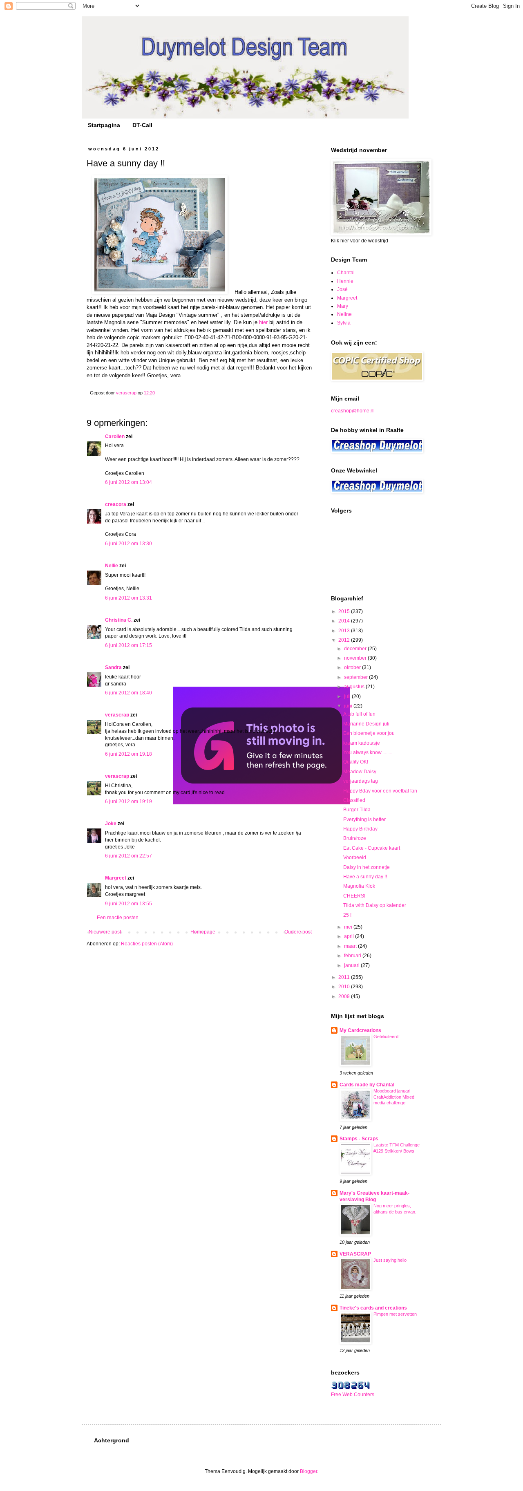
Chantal (346, 272)
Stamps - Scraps (359, 1139)
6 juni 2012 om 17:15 (128, 645)
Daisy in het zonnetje (366, 867)
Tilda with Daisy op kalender (374, 905)
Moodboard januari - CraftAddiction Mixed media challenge (393, 1097)
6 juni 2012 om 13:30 (128, 543)
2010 (344, 987)
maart (351, 946)
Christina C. (118, 620)
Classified (354, 800)
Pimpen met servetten (395, 1314)
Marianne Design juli (366, 724)
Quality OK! (355, 762)
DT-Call (142, 125)
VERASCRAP (355, 1254)
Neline (344, 314)
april (349, 936)
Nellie (111, 566)
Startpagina (104, 125)
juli (348, 696)
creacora (115, 504)
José (342, 289)
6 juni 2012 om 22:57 (128, 856)
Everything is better (364, 819)
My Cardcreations (360, 1030)
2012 (344, 640)
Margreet (115, 878)
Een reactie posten (118, 917)
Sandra (113, 667)
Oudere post (298, 932)
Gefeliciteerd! (386, 1036)
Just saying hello (390, 1260)
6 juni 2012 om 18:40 (128, 693)
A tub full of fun (359, 714)
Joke (110, 823)
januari (352, 965)
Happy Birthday (360, 829)
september (356, 677)
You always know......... (367, 752)
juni (348, 706)
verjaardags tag (360, 781)
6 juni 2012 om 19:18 (128, 754)
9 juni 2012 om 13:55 (128, 904)
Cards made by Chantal (367, 1085)
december (356, 648)
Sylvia (344, 323)
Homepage (202, 932)
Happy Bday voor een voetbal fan (380, 791)
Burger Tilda (357, 810)
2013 (344, 631)
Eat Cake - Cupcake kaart (371, 848)
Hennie (345, 281)
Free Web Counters (352, 1394)
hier (263, 322)
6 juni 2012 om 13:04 (128, 482)
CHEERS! (354, 896)
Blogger (308, 1471)
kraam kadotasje (361, 743)
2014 (344, 621)
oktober (353, 667)
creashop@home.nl (353, 411)
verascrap (117, 715)
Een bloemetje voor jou (369, 733)
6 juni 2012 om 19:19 (128, 801)
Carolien (115, 436)
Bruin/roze (354, 838)
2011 (344, 977)
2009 (344, 996)
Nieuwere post (105, 932)
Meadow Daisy (359, 772)
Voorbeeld (354, 857)
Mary (342, 306)
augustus (355, 687)
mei (348, 927)
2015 (344, 611)
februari (353, 955)
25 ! (347, 915)
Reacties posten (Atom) (147, 944)
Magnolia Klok (359, 886)
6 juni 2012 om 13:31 (128, 598)
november (356, 658)
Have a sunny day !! (365, 877)
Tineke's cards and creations (373, 1308)
